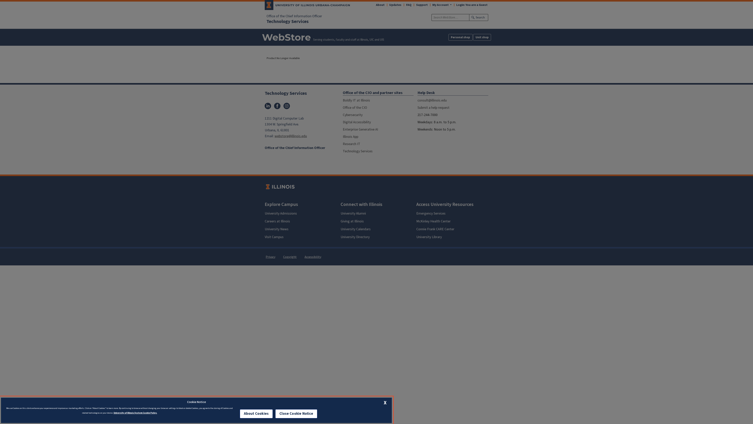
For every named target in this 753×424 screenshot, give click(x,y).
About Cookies (256, 413)
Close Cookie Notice (296, 413)
